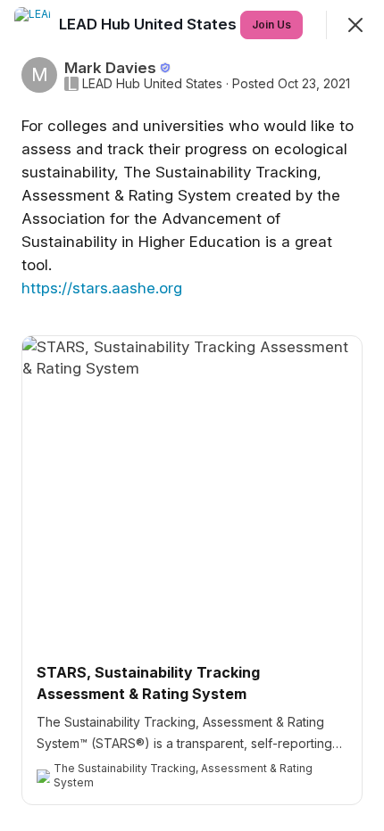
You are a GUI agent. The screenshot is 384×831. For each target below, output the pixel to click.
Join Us (271, 24)
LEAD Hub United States (152, 84)
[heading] (149, 24)
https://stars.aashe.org (101, 288)
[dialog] (192, 415)
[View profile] (32, 25)
